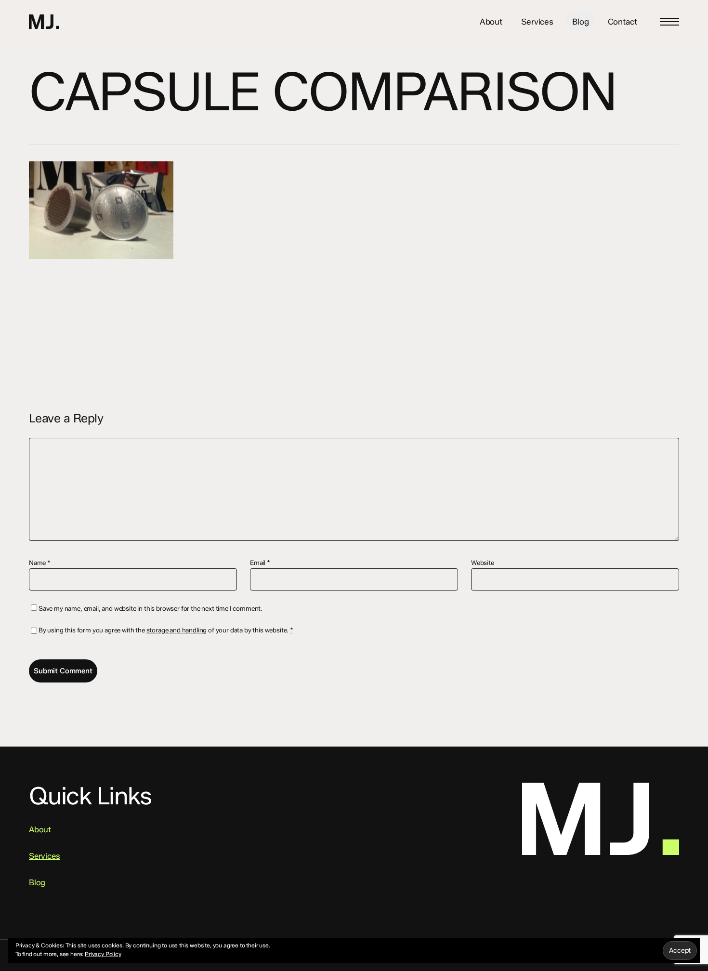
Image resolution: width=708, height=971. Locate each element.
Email (260, 562)
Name (40, 562)
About (40, 829)
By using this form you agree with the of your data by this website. (166, 630)
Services (44, 856)
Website (482, 562)
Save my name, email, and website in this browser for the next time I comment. (150, 608)
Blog (37, 882)
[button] (669, 22)
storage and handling (176, 630)
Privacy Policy (103, 954)
